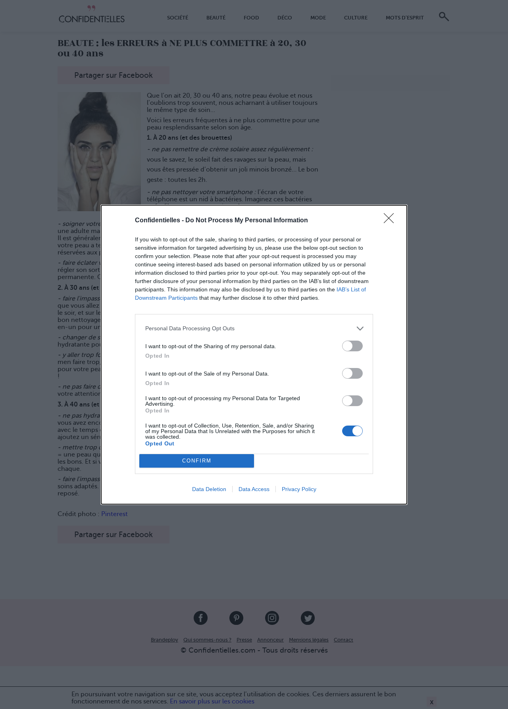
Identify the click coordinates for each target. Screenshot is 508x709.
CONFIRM (197, 461)
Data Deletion (209, 489)
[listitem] (254, 328)
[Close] (391, 220)
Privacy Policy (299, 489)
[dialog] (254, 354)
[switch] (352, 346)
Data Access (254, 489)
